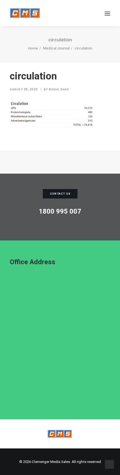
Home (33, 48)
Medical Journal (56, 48)
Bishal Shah (59, 89)
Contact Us (60, 193)
